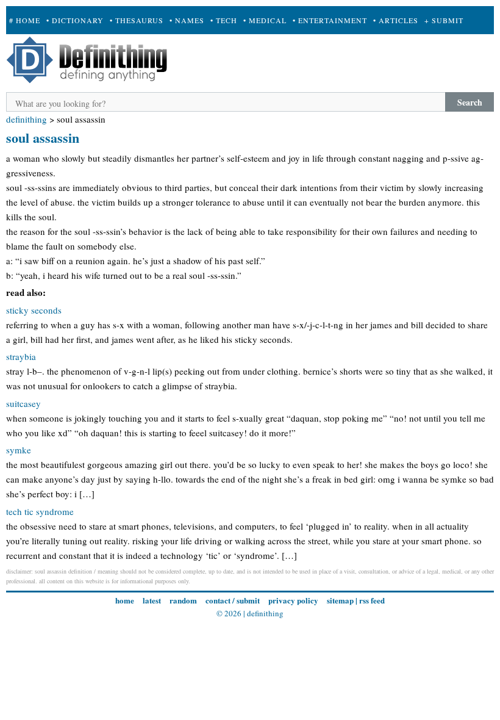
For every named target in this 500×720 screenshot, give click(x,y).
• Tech (223, 20)
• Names (187, 20)
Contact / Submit (232, 600)
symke (18, 450)
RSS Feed (372, 600)
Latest (152, 600)
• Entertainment (330, 20)
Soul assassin (42, 138)
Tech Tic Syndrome (40, 511)
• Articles (395, 20)
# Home (24, 20)
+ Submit (443, 20)
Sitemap (340, 600)
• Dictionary (75, 20)
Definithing (26, 119)
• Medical (265, 20)
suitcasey (23, 403)
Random (183, 600)
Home (124, 600)
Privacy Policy (293, 600)
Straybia (21, 356)
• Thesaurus (136, 20)
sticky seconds (34, 310)
